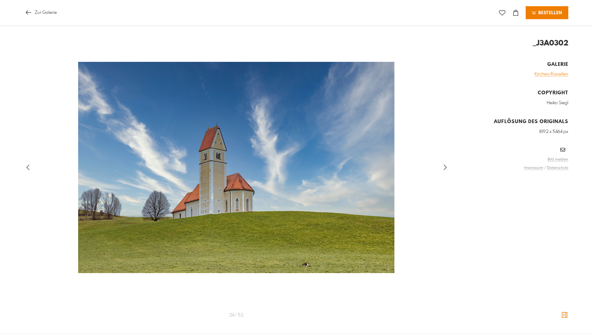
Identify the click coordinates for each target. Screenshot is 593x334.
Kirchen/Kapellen (551, 74)
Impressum (533, 168)
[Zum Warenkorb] (515, 13)
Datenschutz (557, 168)
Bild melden (558, 159)
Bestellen (549, 13)
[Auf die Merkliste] (502, 13)
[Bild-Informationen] (564, 315)
